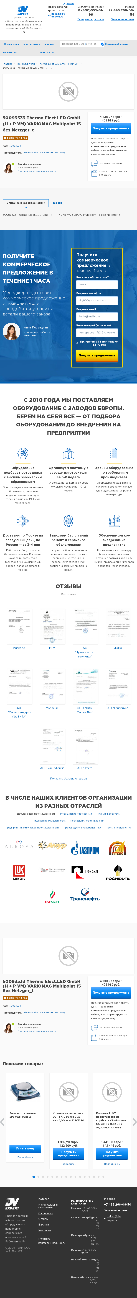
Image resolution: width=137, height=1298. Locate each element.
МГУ (52, 648)
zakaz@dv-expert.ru (58, 15)
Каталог (43, 1199)
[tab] (26, 203)
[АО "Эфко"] (85, 746)
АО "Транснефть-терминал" (85, 652)
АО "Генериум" (117, 708)
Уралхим (52, 708)
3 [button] (43, 1177)
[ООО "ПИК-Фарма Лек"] (85, 686)
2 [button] (38, 1177)
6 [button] (57, 1177)
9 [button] (71, 1177)
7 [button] (61, 1177)
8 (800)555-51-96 (90, 12)
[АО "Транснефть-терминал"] (85, 626)
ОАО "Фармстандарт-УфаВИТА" (19, 712)
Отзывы (48, 45)
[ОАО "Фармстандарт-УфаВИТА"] (19, 686)
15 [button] (99, 1177)
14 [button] (94, 1177)
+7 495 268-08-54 (121, 12)
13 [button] (89, 1177)
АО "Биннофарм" (52, 768)
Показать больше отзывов (68, 779)
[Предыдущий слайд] (2, 1122)
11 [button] (80, 1177)
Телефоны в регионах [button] (90, 19)
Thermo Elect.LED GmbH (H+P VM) (44, 153)
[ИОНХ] (118, 626)
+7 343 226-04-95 (94, 1239)
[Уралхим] (52, 686)
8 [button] (66, 1177)
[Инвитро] (19, 626)
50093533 (15, 146)
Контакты (46, 53)
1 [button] (34, 1177)
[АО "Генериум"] (118, 686)
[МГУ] (52, 626)
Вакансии (10, 53)
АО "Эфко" (85, 768)
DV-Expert (22, 10)
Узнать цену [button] (25, 1148)
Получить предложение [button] (111, 128)
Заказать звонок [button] (122, 19)
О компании (31, 45)
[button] (37, 171)
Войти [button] (70, 4)
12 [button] (85, 1177)
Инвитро (19, 648)
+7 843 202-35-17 (88, 1252)
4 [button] (47, 1177)
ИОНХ (118, 648)
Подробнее (24, 1157)
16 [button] (103, 1177)
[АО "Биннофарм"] (52, 746)
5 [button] (52, 1177)
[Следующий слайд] (135, 1122)
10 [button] (75, 1177)
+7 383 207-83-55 (94, 1280)
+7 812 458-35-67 (98, 1223)
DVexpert (12, 1203)
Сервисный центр (116, 44)
